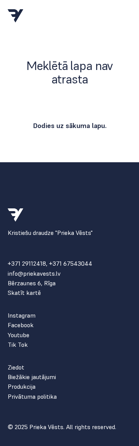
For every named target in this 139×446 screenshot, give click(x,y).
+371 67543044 (70, 263)
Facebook (21, 325)
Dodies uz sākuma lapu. (70, 125)
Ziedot (16, 367)
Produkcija (22, 386)
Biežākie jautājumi (32, 377)
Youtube (18, 335)
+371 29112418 (27, 263)
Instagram (22, 315)
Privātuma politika (32, 396)
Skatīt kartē (24, 292)
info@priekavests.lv (34, 273)
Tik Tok (18, 344)
